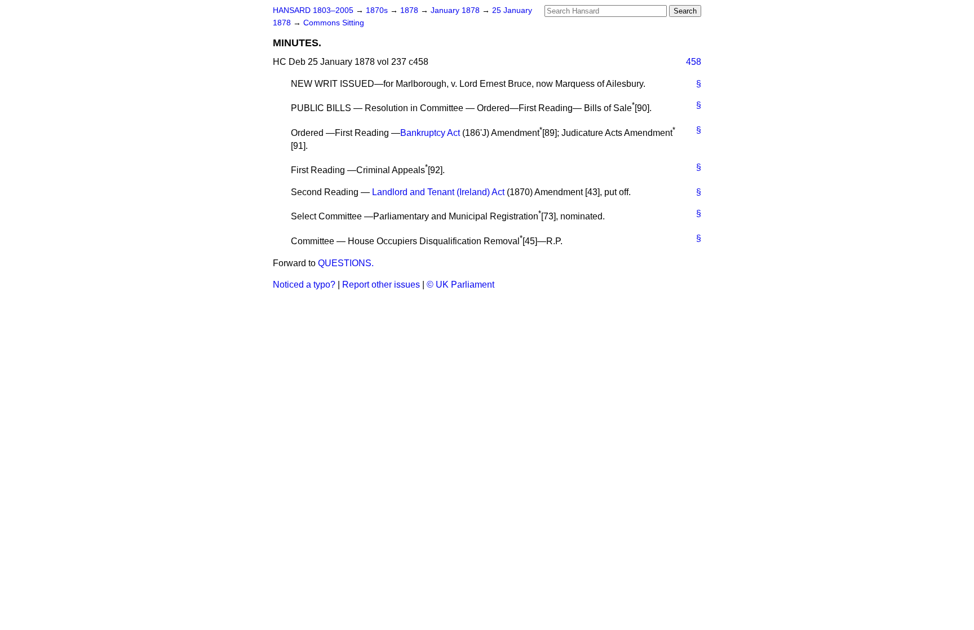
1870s (378, 10)
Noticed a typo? (304, 284)
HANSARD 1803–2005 (313, 10)
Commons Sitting (333, 23)
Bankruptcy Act (430, 133)
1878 (410, 10)
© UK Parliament (460, 284)
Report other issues (381, 284)
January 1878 (456, 10)
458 (693, 62)
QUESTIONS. (346, 263)
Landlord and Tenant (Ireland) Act (438, 192)
